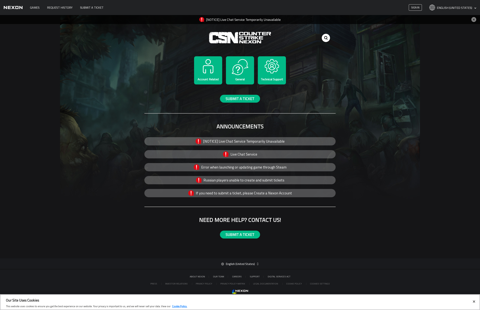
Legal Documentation (266, 283)
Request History (60, 7)
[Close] (474, 301)
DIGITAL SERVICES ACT (279, 276)
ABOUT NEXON (197, 276)
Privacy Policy (204, 283)
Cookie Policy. (179, 306)
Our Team (218, 276)
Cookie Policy (294, 283)
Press (154, 283)
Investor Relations (176, 283)
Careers (237, 276)
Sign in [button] (415, 7)
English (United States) (455, 8)
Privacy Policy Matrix (233, 283)
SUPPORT (255, 276)
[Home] (13, 7)
